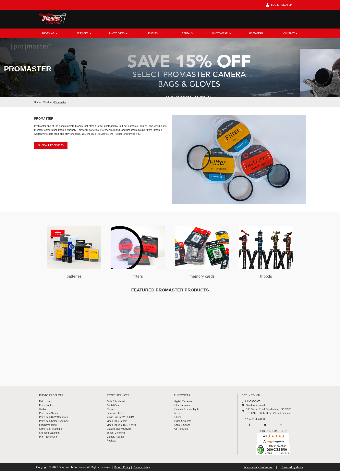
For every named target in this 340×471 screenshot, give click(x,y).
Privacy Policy (141, 467)
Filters (177, 417)
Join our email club (273, 431)
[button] (49, 33)
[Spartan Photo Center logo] (52, 19)
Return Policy (122, 467)
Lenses (178, 413)
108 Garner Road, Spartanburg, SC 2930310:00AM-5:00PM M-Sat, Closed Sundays (268, 411)
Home (37, 102)
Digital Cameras (183, 401)
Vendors (47, 102)
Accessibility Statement (258, 467)
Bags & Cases (182, 424)
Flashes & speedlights (186, 409)
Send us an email (255, 405)
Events (153, 33)
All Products (181, 428)
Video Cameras (182, 420)
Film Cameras (182, 405)
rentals (187, 33)
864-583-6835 (253, 401)
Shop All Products (51, 145)
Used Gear (256, 33)
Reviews (111, 440)
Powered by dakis (292, 467)
